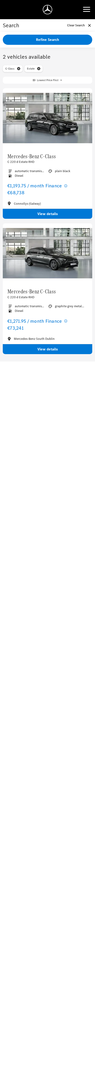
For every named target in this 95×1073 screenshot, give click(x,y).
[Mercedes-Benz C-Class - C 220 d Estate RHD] (47, 118)
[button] (18, 68)
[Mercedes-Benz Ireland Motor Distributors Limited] (47, 9)
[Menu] (86, 9)
